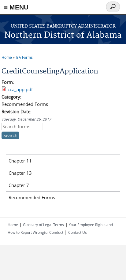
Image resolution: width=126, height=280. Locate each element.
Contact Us (77, 232)
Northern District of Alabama (63, 35)
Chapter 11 (20, 161)
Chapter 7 (19, 185)
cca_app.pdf (20, 89)
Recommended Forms (32, 197)
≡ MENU (16, 7)
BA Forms (24, 57)
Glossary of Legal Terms (43, 224)
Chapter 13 (20, 173)
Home (7, 57)
